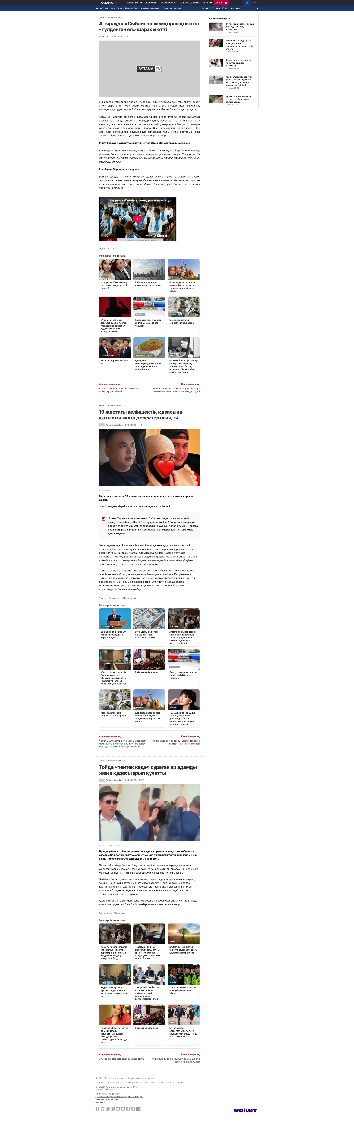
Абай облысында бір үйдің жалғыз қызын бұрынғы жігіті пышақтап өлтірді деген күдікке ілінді (239, 81)
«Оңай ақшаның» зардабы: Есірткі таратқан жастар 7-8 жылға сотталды (176, 742)
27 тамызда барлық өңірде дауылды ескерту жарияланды (240, 27)
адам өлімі (115, 598)
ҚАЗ (247, 3)
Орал (102, 913)
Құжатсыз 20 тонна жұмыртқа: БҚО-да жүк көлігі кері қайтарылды (176, 1060)
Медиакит (100, 1102)
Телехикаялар (167, 2)
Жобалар (151, 2)
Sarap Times (116, 8)
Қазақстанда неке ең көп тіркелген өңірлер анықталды (239, 63)
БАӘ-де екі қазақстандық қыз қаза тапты (121, 1058)
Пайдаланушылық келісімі (108, 1094)
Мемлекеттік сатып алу (107, 1099)
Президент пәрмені (172, 8)
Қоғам (103, 249)
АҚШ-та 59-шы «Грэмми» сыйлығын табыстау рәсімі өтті (119, 390)
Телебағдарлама (189, 2)
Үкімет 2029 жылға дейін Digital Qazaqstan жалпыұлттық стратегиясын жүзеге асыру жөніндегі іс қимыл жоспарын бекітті (122, 743)
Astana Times (102, 8)
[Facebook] (97, 1108)
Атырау (113, 249)
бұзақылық (120, 913)
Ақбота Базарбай (114, 425)
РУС (255, 3)
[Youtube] (123, 1108)
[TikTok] (128, 1108)
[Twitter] (102, 1108)
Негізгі (102, 17)
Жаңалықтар (135, 2)
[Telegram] (117, 1108)
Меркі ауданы (129, 598)
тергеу (103, 598)
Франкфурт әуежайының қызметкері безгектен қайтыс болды (239, 99)
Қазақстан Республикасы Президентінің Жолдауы (119, 1096)
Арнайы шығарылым (150, 8)
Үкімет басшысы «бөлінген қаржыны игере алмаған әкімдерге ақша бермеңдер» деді (176, 390)
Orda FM (207, 2)
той (110, 913)
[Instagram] (107, 1108)
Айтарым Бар (131, 8)
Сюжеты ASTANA (116, 17)
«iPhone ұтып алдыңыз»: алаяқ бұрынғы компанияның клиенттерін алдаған (239, 44)
